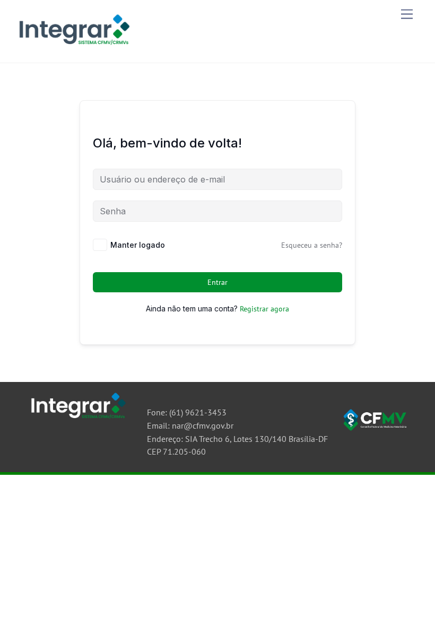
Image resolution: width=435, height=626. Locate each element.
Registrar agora (264, 309)
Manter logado (137, 244)
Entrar (217, 282)
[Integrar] (73, 47)
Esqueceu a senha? (311, 245)
